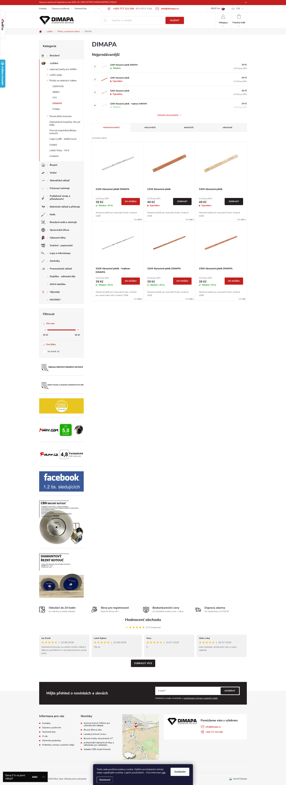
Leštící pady (55, 75)
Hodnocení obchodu (143, 619)
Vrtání (53, 172)
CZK (238, 8)
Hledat (174, 20)
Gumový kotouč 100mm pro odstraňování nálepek (97, 724)
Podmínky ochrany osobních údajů (58, 744)
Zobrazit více (143, 663)
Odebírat (229, 690)
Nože (52, 214)
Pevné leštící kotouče (60, 116)
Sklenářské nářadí (60, 180)
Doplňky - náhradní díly (62, 276)
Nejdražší (188, 127)
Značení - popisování (61, 245)
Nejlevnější (150, 127)
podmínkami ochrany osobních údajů (201, 698)
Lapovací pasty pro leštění (63, 69)
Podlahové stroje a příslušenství (60, 197)
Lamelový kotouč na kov (95, 734)
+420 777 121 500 (214, 732)
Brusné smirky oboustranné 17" (98, 738)
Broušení (54, 55)
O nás (45, 736)
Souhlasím (180, 771)
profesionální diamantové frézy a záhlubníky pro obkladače (99, 744)
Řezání (53, 165)
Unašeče (54, 156)
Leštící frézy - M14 (59, 150)
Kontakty (43, 8)
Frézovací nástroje (60, 188)
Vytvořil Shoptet (240, 779)
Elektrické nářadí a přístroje (65, 206)
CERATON (58, 86)
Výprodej (55, 292)
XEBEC (56, 92)
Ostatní (53, 144)
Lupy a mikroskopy (60, 253)
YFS (54, 97)
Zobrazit (182, 201)
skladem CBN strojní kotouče (97, 749)
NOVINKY (55, 299)
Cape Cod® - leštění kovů (62, 139)
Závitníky (55, 261)
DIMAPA (57, 103)
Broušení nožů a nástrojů (63, 222)
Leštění (54, 63)
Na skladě (53, 351)
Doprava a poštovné (60, 8)
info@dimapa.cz (213, 726)
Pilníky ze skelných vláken (63, 80)
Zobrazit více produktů (168, 115)
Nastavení (104, 779)
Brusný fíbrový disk (93, 730)
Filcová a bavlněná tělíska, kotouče (63, 132)
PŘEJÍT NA (215, 8)
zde (163, 772)
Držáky (56, 109)
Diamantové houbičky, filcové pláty (64, 123)
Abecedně (227, 127)
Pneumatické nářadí (61, 268)
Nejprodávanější (111, 127)
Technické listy (80, 8)
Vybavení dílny (58, 237)
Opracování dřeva (59, 230)
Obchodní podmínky (51, 740)
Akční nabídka (58, 284)
